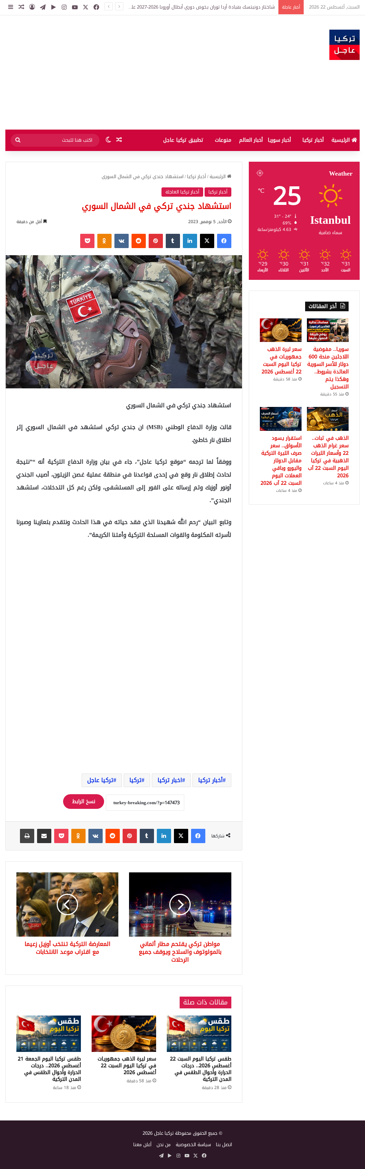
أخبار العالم (251, 140)
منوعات (223, 140)
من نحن (163, 1144)
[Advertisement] (121, 72)
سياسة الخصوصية (193, 1144)
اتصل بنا (224, 1144)
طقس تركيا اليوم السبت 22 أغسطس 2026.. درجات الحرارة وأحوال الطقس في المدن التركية (200, 1069)
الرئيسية (341, 140)
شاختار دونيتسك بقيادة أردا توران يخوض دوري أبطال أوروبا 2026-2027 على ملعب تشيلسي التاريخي (176, 6)
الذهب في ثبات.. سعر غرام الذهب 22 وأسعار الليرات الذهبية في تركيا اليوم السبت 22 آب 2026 (328, 456)
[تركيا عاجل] (344, 45)
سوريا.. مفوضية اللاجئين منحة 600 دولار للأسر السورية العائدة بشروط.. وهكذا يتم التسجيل (328, 368)
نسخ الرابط (83, 801)
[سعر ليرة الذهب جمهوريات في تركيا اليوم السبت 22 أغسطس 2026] (124, 1034)
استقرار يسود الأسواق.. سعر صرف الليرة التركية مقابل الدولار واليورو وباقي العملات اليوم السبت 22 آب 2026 (281, 460)
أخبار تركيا (313, 140)
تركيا (135, 780)
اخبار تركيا (170, 780)
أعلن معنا (142, 1144)
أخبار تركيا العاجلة (182, 191)
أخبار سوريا (279, 140)
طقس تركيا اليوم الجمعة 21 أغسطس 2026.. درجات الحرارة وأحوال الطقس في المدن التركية (49, 1069)
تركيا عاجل (100, 780)
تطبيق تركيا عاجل (183, 140)
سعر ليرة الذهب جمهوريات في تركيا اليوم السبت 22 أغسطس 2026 (127, 1065)
